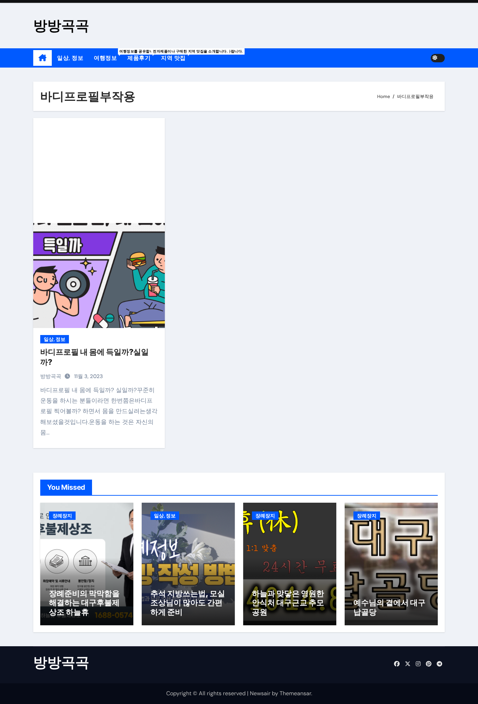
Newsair (260, 693)
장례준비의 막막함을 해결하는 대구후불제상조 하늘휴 (84, 602)
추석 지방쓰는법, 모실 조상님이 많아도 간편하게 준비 (187, 602)
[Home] (42, 58)
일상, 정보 (70, 58)
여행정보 (108, 55)
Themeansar (295, 693)
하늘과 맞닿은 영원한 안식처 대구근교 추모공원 (288, 602)
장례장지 (62, 516)
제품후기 (141, 55)
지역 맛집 (176, 55)
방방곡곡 (61, 25)
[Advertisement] (100, 170)
